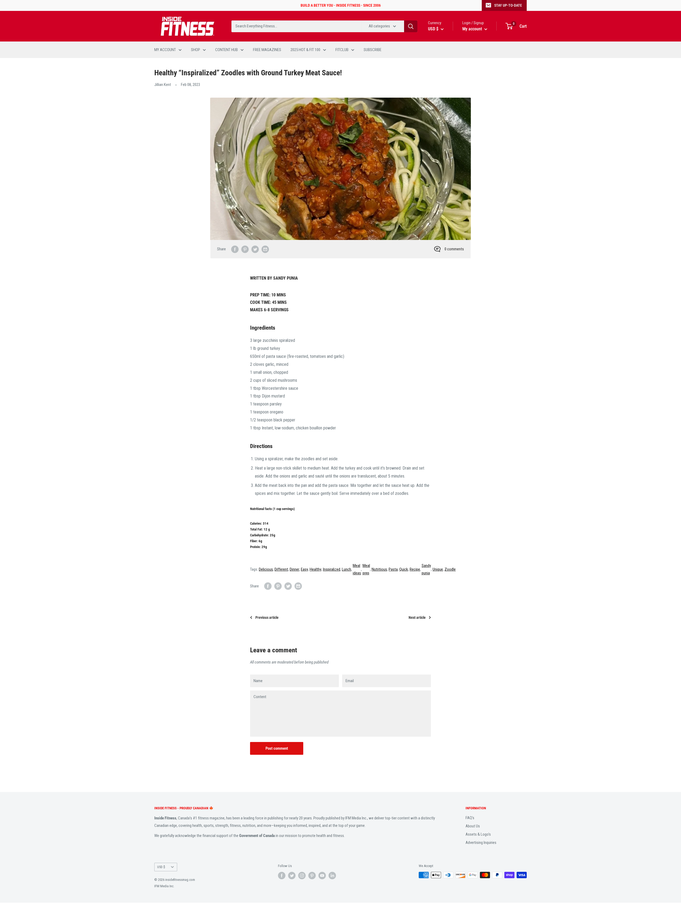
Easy (304, 569)
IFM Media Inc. (164, 886)
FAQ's (470, 817)
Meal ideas (357, 569)
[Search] (410, 26)
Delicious (266, 569)
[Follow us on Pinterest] (312, 875)
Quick (403, 569)
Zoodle (450, 569)
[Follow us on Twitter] (292, 875)
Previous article (267, 617)
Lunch (346, 569)
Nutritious (379, 569)
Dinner (294, 569)
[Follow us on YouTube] (322, 875)
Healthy (315, 569)
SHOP (195, 49)
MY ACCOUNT (165, 49)
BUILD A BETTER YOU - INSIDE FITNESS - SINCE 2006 (341, 5)
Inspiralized (331, 569)
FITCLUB (341, 49)
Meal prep (366, 569)
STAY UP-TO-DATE (508, 5)
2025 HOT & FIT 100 (305, 49)
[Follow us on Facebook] (281, 875)
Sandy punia (426, 569)
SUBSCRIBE (372, 49)
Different (281, 569)
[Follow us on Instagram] (302, 875)
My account (472, 28)
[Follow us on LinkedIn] (332, 875)
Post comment (276, 748)
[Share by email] (265, 249)
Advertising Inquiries (481, 842)
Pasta (393, 569)
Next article (417, 617)
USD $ (161, 867)
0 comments (454, 249)
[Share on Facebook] (235, 249)
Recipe (415, 569)
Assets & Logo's (478, 834)
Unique (438, 569)
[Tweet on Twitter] (255, 249)
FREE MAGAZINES (267, 49)
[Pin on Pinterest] (245, 249)
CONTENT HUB (226, 49)
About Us (473, 826)
